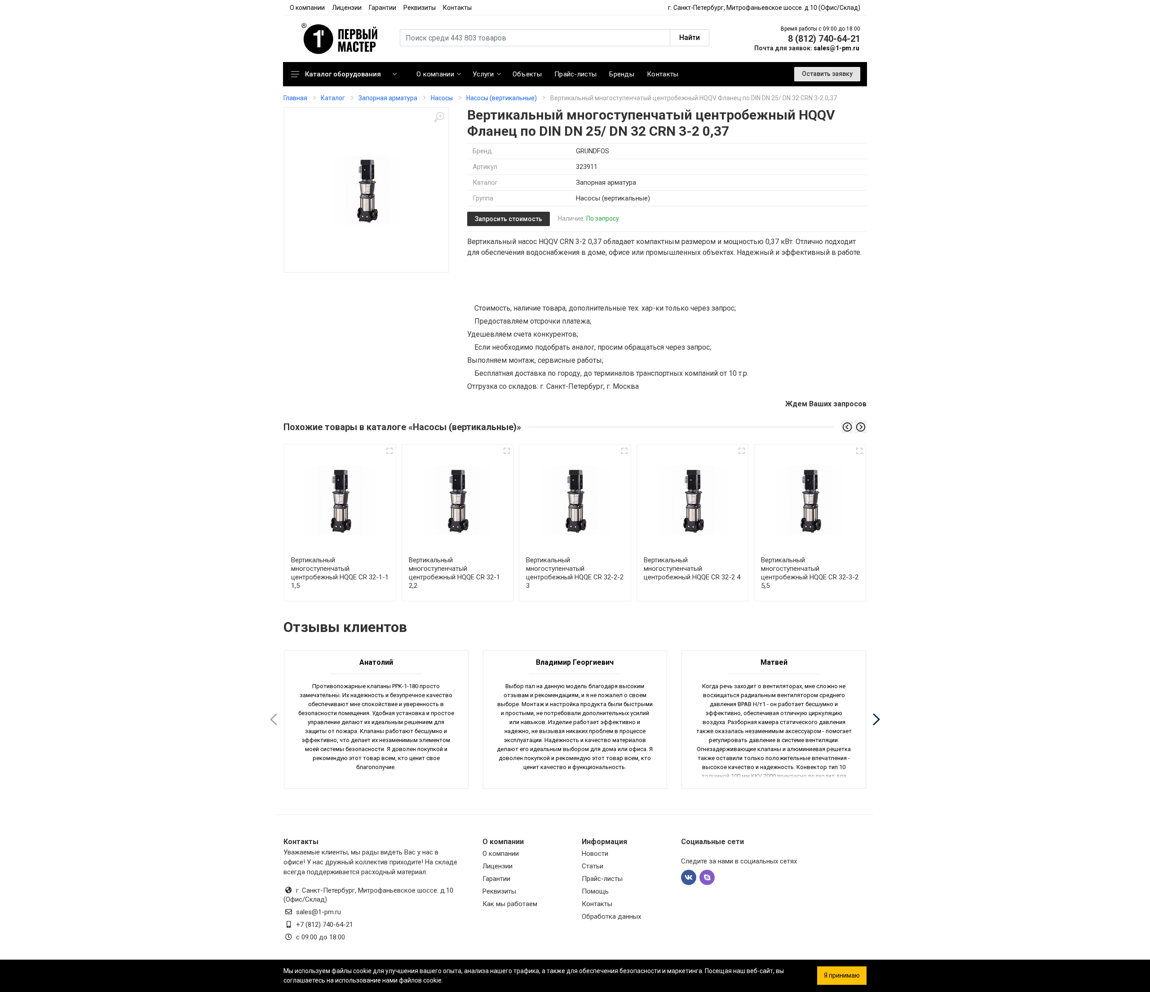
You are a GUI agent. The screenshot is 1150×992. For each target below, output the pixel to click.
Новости (595, 854)
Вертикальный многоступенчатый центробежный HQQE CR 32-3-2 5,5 (809, 573)
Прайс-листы (602, 879)
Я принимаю (842, 975)
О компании (307, 7)
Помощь (595, 891)
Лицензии (347, 7)
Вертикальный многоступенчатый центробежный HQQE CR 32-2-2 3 (575, 573)
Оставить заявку (827, 73)
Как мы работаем (509, 904)
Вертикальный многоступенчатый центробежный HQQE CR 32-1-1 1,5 (340, 573)
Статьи (592, 866)
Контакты (457, 7)
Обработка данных (611, 916)
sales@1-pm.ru (836, 48)
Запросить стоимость (508, 218)
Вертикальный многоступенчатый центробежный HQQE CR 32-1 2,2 (454, 573)
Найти (689, 37)
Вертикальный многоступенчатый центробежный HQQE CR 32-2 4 (692, 568)
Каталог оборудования (343, 74)
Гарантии (382, 7)
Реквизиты (419, 7)
